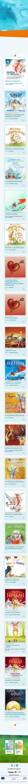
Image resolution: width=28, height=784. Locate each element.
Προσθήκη (6, 741)
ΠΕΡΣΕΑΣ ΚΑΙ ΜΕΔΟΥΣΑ (12, 81)
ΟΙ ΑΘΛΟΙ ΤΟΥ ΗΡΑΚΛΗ (12, 612)
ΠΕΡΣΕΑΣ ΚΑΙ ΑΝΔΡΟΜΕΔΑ (13, 514)
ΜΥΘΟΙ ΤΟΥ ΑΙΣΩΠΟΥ (12, 580)
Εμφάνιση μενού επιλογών (3, 5)
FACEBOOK (17, 765)
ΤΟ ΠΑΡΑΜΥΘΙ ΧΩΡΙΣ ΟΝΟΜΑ (14, 415)
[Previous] (3, 749)
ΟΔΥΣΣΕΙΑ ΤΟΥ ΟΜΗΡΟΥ (13, 383)
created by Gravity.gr (14, 775)
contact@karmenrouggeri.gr (14, 768)
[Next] (24, 749)
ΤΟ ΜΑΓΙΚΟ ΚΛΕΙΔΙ (11, 318)
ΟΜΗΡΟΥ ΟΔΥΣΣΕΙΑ (11, 214)
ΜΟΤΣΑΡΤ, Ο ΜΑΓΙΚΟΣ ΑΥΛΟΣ (14, 149)
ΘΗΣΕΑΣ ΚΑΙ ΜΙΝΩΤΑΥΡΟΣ (13, 448)
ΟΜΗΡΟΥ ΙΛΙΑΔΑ (10, 350)
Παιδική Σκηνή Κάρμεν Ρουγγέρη (17, 5)
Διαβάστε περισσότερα (24, 86)
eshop (11, 736)
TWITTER (12, 765)
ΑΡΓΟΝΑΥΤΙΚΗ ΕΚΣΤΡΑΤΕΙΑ (14, 181)
